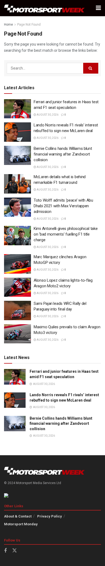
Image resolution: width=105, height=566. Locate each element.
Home (8, 24)
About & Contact (18, 516)
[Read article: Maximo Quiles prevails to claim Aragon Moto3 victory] (17, 334)
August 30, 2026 (47, 114)
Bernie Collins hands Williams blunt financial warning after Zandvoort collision (63, 154)
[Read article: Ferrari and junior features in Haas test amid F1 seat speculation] (17, 109)
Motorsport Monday (21, 524)
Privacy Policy (49, 516)
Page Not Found (29, 24)
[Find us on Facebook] (5, 551)
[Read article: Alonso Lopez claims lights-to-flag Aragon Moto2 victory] (17, 287)
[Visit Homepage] (44, 8)
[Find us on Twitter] (14, 550)
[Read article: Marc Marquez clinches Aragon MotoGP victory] (17, 264)
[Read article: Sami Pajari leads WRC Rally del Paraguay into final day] (17, 310)
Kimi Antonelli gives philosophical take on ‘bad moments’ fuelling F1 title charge (65, 234)
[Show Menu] (98, 8)
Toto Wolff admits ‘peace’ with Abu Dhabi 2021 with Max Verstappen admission (63, 206)
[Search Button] (90, 68)
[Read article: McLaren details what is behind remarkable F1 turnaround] (17, 184)
